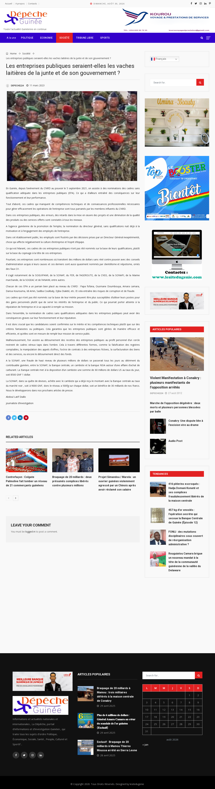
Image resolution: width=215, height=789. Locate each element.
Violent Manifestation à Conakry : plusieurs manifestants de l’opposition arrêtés (175, 382)
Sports (105, 37)
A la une (11, 37)
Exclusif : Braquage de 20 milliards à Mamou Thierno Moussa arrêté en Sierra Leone (117, 746)
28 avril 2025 (107, 755)
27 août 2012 (175, 393)
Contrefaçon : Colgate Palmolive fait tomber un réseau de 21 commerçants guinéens (26, 481)
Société (64, 37)
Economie (46, 37)
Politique (27, 37)
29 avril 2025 (107, 705)
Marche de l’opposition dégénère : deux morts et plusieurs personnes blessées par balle (175, 407)
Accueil (8, 3)
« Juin (145, 744)
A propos (20, 3)
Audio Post (175, 441)
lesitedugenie (137, 784)
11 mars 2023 (37, 85)
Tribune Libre (85, 37)
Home (13, 53)
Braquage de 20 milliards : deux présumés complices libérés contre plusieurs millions (72, 481)
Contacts (32, 3)
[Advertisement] (177, 607)
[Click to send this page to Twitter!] (14, 417)
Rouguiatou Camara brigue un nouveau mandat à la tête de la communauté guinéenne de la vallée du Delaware (185, 562)
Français (160, 58)
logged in (30, 531)
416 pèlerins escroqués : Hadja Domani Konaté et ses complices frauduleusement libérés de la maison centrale (186, 492)
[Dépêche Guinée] (25, 18)
